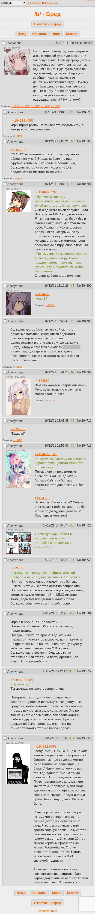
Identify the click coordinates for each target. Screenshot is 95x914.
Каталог (71, 34)
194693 (86, 112)
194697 (86, 184)
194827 (86, 671)
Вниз (56, 34)
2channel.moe (47, 911)
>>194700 (18, 568)
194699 (86, 285)
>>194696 (17, 136)
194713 (86, 445)
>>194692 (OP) (22, 120)
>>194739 (17, 367)
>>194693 (16, 106)
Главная (35, 3)
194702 (86, 372)
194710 (86, 420)
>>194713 (35, 106)
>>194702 (50, 305)
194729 (86, 525)
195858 (86, 738)
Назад (22, 34)
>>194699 (17, 178)
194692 (88, 43)
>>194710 (50, 400)
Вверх (56, 893)
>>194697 (25, 106)
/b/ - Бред (47, 14)
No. (81, 43)
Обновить (39, 34)
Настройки (51, 3)
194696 (86, 141)
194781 (86, 613)
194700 (86, 321)
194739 (86, 560)
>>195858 (55, 106)
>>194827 (45, 106)
